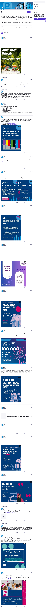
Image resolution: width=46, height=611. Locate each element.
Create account (39, 18)
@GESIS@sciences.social (4, 12)
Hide (19, 126)
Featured (7, 32)
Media (5, 32)
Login (39, 20)
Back (2, 1)
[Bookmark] (24, 74)
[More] (31, 74)
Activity (2, 32)
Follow (29, 11)
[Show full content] (31, 22)
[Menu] (31, 12)
